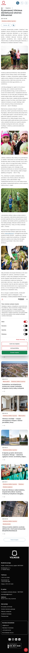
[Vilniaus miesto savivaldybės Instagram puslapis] (13, 639)
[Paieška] (22, 3)
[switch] (25, 326)
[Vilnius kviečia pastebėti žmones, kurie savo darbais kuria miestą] (14, 357)
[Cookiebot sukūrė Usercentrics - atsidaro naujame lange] (18, 299)
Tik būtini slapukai (14, 352)
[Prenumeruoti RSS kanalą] (13, 25)
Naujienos (8, 8)
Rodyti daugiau (14, 539)
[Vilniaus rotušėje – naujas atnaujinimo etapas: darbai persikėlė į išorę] (14, 425)
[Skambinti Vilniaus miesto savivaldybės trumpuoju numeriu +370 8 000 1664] (17, 3)
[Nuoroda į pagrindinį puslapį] (2, 8)
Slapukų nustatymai (6, 611)
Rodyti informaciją (20, 339)
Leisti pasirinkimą (14, 348)
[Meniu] (26, 3)
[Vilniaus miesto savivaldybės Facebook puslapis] (10, 639)
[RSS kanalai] (19, 639)
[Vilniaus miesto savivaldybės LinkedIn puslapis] (16, 639)
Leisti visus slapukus (14, 343)
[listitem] (14, 386)
